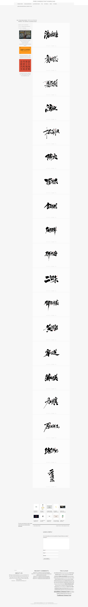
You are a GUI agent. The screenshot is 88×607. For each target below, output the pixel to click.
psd (66, 586)
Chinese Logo (60, 577)
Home (17, 20)
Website (44, 555)
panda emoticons (68, 585)
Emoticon (63, 580)
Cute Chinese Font (59, 579)
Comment (45, 537)
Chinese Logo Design (64, 577)
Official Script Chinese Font (58, 585)
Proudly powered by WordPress (38, 602)
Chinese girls (56, 577)
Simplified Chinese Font (61, 591)
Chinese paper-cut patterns (70, 577)
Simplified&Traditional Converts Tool (24, 6)
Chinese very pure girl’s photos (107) (44, 578)
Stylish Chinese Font (68, 593)
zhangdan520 (26, 24)
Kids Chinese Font (69, 583)
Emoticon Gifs (71, 580)
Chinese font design (70, 576)
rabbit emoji (69, 586)
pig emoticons (63, 586)
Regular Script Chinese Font (63, 588)
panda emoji (64, 585)
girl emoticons (60, 582)
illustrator (55, 583)
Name (44, 550)
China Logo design (63, 576)
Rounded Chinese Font (58, 589)
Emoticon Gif (67, 580)
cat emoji (70, 574)
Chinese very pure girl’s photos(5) (44, 576)
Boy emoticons (65, 574)
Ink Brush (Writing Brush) (61, 583)
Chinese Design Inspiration (23, 20)
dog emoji (64, 579)
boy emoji (62, 574)
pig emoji (60, 586)
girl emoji (55, 582)
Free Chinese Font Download (44, 1)
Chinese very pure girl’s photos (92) (44, 577)
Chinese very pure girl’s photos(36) (44, 572)
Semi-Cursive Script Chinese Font (67, 589)
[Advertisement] (44, 14)
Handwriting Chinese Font (69, 582)
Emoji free (60, 580)
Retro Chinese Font (71, 588)
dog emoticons (68, 579)
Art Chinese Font (57, 572)
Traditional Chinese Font (64, 595)
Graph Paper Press (50, 602)
